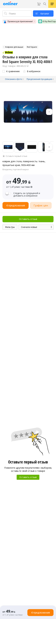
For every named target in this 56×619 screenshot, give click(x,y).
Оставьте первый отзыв (16, 156)
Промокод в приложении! (20, 21)
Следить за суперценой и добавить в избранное (26, 194)
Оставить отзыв (28, 219)
